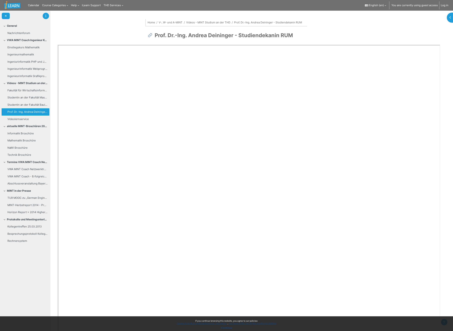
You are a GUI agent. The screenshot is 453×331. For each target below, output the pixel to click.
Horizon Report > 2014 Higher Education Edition (27, 212)
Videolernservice (18, 119)
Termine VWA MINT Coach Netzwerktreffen (27, 162)
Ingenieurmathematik (20, 54)
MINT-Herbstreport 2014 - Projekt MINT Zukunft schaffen (27, 205)
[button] (375, 5)
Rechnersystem (17, 240)
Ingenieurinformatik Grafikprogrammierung (27, 76)
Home (151, 22)
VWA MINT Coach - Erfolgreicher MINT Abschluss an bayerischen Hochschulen (27, 176)
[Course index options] (46, 16)
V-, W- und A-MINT (170, 22)
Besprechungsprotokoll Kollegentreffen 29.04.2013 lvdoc (27, 233)
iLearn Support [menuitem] (91, 5)
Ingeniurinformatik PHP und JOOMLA (27, 61)
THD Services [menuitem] (112, 5)
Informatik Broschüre (20, 133)
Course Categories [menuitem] (54, 5)
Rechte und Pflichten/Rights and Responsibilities (252, 323)
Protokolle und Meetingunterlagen (27, 219)
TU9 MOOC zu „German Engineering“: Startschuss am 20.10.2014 (27, 197)
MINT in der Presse (19, 190)
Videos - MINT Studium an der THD (27, 83)
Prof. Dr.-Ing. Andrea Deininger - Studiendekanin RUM (27, 111)
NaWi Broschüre (17, 147)
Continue (226, 327)
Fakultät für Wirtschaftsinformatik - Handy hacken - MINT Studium (27, 90)
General (12, 25)
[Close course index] (6, 16)
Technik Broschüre (19, 154)
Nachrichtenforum (18, 33)
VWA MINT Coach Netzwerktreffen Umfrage (27, 169)
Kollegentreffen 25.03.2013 (24, 226)
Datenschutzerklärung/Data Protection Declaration (202, 323)
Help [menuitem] (74, 5)
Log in (444, 5)
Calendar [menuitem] (33, 5)
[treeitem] (25, 29)
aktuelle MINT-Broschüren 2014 (27, 126)
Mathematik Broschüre (21, 140)
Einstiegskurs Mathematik (23, 47)
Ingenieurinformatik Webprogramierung (27, 68)
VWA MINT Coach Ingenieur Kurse (27, 40)
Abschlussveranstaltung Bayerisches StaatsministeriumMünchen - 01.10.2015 (27, 183)
